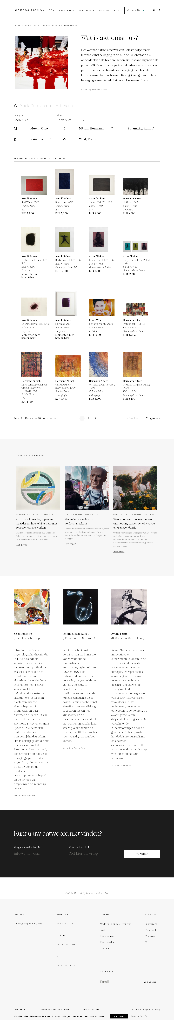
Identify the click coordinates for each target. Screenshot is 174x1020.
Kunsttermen (32, 25)
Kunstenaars (66, 10)
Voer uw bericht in (79, 847)
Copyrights (21, 1009)
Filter (59, 115)
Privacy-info (136, 1016)
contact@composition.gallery (28, 923)
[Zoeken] (144, 10)
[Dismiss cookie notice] (146, 1016)
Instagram (151, 924)
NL (153, 10)
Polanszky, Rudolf (140, 128)
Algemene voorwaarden (55, 1009)
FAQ (102, 930)
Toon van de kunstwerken (36, 418)
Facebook (151, 930)
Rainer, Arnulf (40, 139)
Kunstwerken (86, 10)
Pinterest (150, 936)
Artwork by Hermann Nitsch (94, 89)
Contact (104, 948)
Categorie (19, 115)
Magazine (104, 10)
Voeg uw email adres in (27, 847)
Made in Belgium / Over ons (115, 924)
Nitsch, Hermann (91, 128)
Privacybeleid (91, 1009)
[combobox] (136, 10)
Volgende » (153, 418)
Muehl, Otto (39, 128)
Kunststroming (51, 25)
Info (116, 10)
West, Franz (87, 139)
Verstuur (142, 854)
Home (18, 25)
